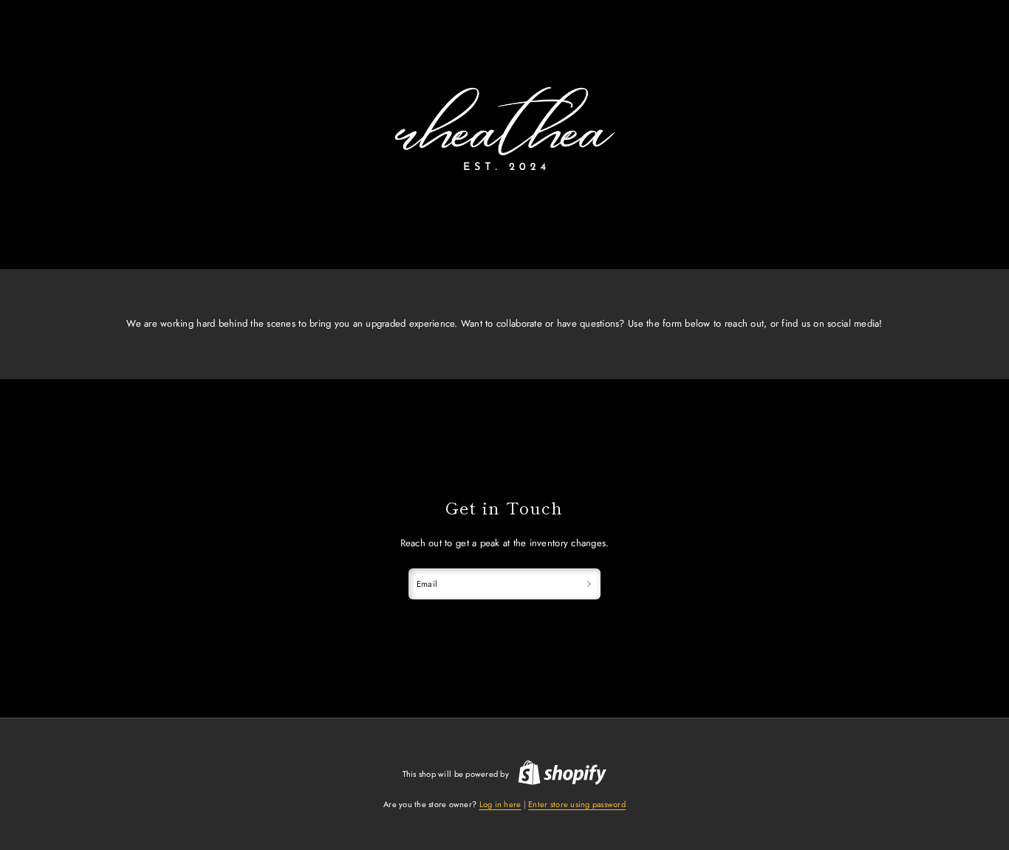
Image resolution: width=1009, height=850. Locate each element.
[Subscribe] (589, 583)
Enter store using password (577, 804)
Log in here (500, 804)
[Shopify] (562, 774)
